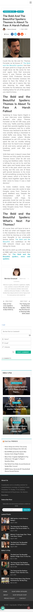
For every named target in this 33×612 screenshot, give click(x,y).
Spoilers (20, 11)
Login (3, 325)
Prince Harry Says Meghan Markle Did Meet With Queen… (16, 409)
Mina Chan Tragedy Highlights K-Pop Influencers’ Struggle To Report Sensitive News (16, 459)
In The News (16, 422)
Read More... (5, 495)
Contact (22, 598)
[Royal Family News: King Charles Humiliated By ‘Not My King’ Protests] (5, 581)
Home (5, 591)
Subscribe (27, 510)
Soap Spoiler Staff (20, 595)
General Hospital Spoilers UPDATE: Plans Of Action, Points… (16, 389)
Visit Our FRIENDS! (11, 441)
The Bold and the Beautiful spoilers (16, 64)
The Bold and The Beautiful (10, 11)
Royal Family (16, 402)
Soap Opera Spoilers (19, 591)
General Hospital (16, 383)
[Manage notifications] (28, 607)
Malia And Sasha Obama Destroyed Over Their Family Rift (16, 428)
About (5, 595)
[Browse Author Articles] (16, 272)
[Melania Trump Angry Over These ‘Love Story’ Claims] (5, 536)
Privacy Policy (9, 598)
